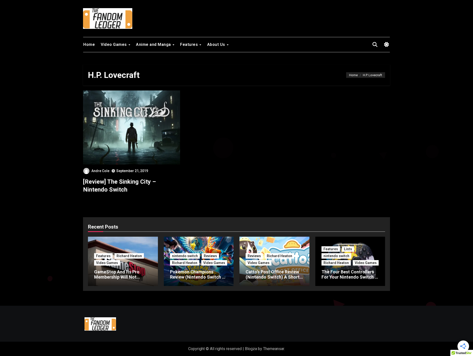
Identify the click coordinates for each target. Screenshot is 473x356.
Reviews (210, 256)
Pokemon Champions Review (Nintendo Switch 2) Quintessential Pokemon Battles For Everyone (198, 279)
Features (189, 44)
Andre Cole (100, 171)
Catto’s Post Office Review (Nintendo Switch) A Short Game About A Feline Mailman (273, 279)
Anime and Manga (154, 44)
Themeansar (273, 348)
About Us (216, 44)
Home (89, 44)
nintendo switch (185, 256)
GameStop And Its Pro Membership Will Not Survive (116, 277)
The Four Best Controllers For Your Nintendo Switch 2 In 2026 (349, 277)
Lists (348, 249)
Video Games (114, 44)
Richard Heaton (129, 256)
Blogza (251, 348)
